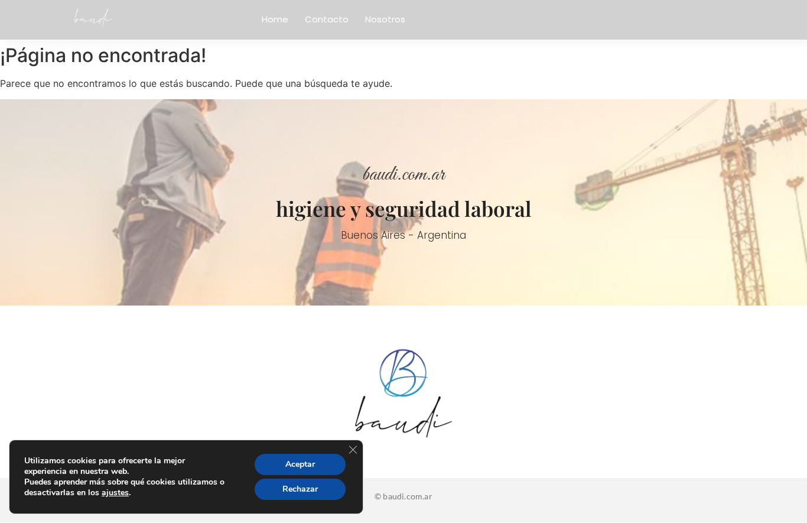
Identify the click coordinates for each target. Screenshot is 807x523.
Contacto (327, 19)
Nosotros (385, 19)
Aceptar (300, 464)
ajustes (115, 493)
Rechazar (300, 489)
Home (275, 19)
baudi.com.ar (403, 175)
